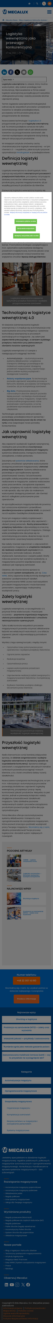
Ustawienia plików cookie (26, 221)
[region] (26, 217)
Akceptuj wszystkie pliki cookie (27, 235)
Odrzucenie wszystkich (26, 228)
